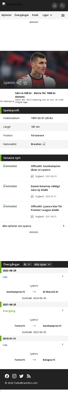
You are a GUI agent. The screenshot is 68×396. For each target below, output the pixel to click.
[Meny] (63, 15)
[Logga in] (54, 5)
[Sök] (62, 5)
